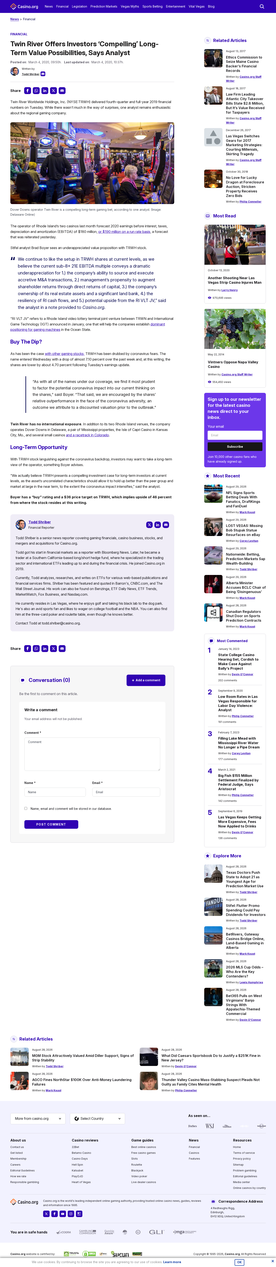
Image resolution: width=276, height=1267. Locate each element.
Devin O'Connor (242, 674)
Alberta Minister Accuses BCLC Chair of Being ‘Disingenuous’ (246, 587)
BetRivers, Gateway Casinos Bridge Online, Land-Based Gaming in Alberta (245, 941)
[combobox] (38, 1118)
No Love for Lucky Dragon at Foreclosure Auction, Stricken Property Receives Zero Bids (245, 186)
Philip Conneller (251, 201)
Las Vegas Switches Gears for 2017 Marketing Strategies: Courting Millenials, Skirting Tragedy (244, 145)
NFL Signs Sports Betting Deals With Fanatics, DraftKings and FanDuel (243, 499)
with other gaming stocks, (65, 354)
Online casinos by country (249, 1188)
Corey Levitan (249, 540)
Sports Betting (153, 6)
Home (237, 1147)
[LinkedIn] (157, 525)
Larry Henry (229, 290)
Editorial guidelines (245, 1176)
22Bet (75, 1147)
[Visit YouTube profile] (63, 1214)
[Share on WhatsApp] (36, 90)
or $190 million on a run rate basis (124, 231)
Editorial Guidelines (22, 1170)
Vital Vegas (197, 6)
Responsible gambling (24, 1182)
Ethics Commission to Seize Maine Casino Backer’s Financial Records (244, 64)
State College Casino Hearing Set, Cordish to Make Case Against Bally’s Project (238, 661)
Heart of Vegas (81, 1182)
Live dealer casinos (143, 1182)
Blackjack (137, 1170)
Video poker (139, 1176)
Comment (32, 732)
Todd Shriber (31, 74)
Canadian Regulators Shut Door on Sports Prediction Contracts (243, 616)
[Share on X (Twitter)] (53, 90)
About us (18, 1140)
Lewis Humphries (251, 982)
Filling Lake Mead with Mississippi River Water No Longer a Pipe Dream (239, 743)
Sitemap (238, 1164)
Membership (18, 1158)
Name (30, 783)
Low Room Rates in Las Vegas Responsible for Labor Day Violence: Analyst (238, 703)
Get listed (16, 1152)
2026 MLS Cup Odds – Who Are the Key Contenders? (244, 971)
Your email (216, 426)
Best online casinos (143, 1147)
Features (194, 1158)
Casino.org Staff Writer (237, 374)
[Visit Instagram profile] (71, 1214)
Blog (211, 6)
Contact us (17, 1147)
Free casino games (143, 1152)
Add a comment (146, 680)
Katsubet (77, 1170)
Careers (15, 1164)
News (49, 6)
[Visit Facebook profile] (54, 1214)
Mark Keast (247, 512)
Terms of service (244, 1152)
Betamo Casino (81, 1152)
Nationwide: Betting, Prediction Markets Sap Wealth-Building (245, 558)
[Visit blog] (79, 1214)
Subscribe (235, 446)
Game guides (142, 1140)
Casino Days (80, 1158)
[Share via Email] (62, 90)
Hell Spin (77, 1164)
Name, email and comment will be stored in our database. (71, 808)
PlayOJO (77, 1176)
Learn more (172, 1262)
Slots (134, 1158)
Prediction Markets (104, 6)
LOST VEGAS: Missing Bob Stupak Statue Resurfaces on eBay (244, 530)
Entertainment (175, 6)
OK (239, 1262)
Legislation (79, 6)
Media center (241, 1182)
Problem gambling (244, 1170)
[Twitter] (149, 525)
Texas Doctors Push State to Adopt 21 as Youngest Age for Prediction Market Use (244, 879)
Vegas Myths (130, 6)
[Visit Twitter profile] (46, 1214)
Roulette (136, 1164)
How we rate (18, 1176)
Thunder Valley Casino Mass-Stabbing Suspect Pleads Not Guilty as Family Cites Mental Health (211, 1082)
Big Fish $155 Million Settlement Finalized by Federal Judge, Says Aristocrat (238, 782)
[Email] (166, 525)
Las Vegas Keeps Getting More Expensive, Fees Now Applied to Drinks (239, 821)
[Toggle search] (262, 6)
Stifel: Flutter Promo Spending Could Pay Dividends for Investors (246, 910)
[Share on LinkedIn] (44, 90)
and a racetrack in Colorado (87, 435)
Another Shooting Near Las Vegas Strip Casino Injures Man (235, 280)
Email (97, 783)
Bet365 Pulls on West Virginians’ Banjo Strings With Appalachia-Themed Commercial (244, 1005)
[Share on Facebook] (27, 90)
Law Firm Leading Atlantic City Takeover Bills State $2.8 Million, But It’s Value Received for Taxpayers (245, 103)
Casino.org (232, 1254)
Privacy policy (242, 1158)
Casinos (194, 1152)
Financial (62, 6)
